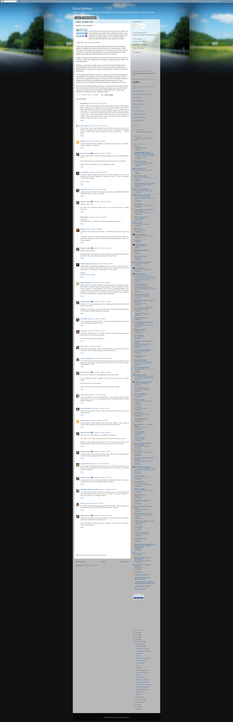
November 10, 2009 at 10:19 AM (93, 503)
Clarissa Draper (139, 475)
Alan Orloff (83, 189)
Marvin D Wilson (85, 181)
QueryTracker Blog (140, 360)
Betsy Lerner (139, 223)
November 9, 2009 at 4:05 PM (96, 394)
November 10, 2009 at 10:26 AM (102, 515)
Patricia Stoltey (139, 437)
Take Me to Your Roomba (141, 383)
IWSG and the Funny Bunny (142, 296)
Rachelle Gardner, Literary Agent (145, 183)
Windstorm (139, 668)
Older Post (125, 562)
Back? (136, 502)
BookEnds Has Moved (141, 427)
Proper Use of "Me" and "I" (142, 534)
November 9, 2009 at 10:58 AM (96, 141)
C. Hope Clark (139, 481)
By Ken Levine (139, 268)
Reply (82, 120)
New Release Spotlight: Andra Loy (144, 185)
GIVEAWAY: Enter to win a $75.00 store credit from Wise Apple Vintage (144, 377)
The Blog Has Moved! (140, 522)
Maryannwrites (85, 420)
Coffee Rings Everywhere (142, 195)
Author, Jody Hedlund (141, 189)
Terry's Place (139, 527)
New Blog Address (139, 433)
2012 (136, 632)
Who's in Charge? (141, 660)
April (137, 709)
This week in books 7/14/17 (142, 351)
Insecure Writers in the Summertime (144, 205)
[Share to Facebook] (110, 95)
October (138, 697)
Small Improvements (140, 303)
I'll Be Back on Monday (141, 148)
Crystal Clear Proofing (141, 532)
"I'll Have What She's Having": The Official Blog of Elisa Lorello (145, 582)
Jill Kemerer (138, 450)
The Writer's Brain (141, 646)
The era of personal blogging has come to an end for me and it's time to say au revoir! (145, 470)
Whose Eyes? (137, 97)
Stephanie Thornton (141, 318)
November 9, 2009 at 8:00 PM (99, 463)
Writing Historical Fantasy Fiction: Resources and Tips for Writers (144, 362)
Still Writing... (139, 572)
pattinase (138, 146)
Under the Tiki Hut (140, 256)
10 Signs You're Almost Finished (142, 94)
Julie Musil (138, 407)
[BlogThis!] (107, 95)
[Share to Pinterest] (112, 95)
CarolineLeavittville (141, 284)
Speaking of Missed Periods (142, 446)
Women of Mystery (140, 589)
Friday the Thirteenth (139, 104)
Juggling (138, 694)
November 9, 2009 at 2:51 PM (96, 331)
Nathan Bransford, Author (143, 350)
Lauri (82, 503)
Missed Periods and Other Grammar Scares (143, 444)
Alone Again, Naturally (139, 117)
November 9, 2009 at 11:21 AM (98, 172)
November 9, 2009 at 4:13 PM (98, 420)
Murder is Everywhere (141, 217)
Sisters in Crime (140, 399)
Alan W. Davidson (85, 408)
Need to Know (140, 692)
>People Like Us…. (140, 567)
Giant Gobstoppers (140, 218)
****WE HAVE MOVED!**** (142, 575)
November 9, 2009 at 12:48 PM (101, 282)
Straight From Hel (140, 355)
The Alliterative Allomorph (143, 467)
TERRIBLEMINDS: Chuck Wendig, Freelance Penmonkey (144, 153)
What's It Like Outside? (142, 682)
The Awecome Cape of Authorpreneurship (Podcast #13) (143, 483)
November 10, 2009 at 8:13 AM (107, 489)
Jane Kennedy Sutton (87, 358)
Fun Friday (136, 107)
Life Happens (138, 258)
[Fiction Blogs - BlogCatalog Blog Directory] (145, 140)
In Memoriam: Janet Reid (141, 263)
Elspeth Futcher (85, 153)
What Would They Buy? (143, 648)
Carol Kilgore (84, 125)
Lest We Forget (140, 677)
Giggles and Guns (140, 329)
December (139, 642)
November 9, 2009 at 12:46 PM (104, 263)
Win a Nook (138, 528)
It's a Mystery (82, 8)
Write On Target (139, 489)
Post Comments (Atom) (90, 565)
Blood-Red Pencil (140, 234)
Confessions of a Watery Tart (144, 307)
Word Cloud (139, 653)
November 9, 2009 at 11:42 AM (97, 217)
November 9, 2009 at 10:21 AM (98, 103)
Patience (138, 675)
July (137, 704)
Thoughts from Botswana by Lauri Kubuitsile (144, 323)
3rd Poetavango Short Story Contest (144, 325)
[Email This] (105, 95)
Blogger (127, 717)
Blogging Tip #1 (139, 496)
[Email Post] (102, 94)
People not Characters (142, 687)
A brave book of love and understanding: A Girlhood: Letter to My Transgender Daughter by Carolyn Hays (144, 288)
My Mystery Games (89, 18)
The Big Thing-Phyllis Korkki (142, 389)
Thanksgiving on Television (144, 651)
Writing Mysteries (138, 101)
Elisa (81, 229)
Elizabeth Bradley (85, 282)
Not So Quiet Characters (143, 658)
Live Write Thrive (140, 168)
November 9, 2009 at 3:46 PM (101, 372)
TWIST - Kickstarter (140, 246)
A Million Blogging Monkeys (143, 382)
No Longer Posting (140, 336)
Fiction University (140, 161)
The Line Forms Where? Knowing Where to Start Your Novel (143, 163)
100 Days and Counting (143, 689)
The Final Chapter (139, 420)
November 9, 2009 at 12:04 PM (93, 229)
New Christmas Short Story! (142, 414)
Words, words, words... (142, 670)
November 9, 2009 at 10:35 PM (102, 477)
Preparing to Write (138, 120)
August (138, 702)
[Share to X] (109, 95)
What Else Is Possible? (142, 294)
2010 (136, 637)
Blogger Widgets (148, 131)
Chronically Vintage (141, 375)
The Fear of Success (140, 553)
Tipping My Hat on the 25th (142, 509)
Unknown (83, 141)
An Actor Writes (140, 663)
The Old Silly (84, 172)
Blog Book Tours (140, 494)
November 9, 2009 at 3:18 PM (92, 346)
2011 (136, 635)
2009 (136, 639)
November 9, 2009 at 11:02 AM (102, 153)
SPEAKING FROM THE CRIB (89, 489)
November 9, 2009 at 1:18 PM (96, 319)
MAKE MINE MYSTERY (141, 250)
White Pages (141, 538)
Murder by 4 (138, 228)
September (139, 699)
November (139, 644)
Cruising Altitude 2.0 (141, 244)
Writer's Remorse (140, 274)
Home (78, 18)
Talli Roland (138, 413)
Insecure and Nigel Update (142, 309)
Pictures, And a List (138, 110)
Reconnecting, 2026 (140, 230)
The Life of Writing (140, 394)
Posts (137, 24)
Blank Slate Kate (139, 331)
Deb (81, 346)
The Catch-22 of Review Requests (144, 236)
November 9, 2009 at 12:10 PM (102, 248)
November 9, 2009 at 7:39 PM (101, 451)
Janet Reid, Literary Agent (143, 262)
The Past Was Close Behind (142, 224)
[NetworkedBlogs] (138, 597)
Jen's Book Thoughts (141, 388)
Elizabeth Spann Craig (87, 263)
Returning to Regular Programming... (144, 490)
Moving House (138, 548)
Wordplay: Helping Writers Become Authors (143, 578)
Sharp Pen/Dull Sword (141, 313)
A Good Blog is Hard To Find (144, 513)
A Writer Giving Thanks (139, 114)
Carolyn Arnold (139, 431)
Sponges (138, 656)
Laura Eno (83, 331)
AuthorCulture (139, 335)
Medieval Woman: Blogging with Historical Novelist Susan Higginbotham (145, 546)
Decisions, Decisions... (139, 91)
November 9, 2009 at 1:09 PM (101, 301)
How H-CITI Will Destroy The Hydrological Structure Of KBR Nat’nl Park (144, 198)
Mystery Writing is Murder (87, 274)
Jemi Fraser (84, 394)
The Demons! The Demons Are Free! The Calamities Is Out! (144, 156)
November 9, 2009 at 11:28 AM (97, 189)
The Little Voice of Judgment (144, 684)
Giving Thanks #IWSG (141, 408)
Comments (138, 27)
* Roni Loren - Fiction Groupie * (144, 521)
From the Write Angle (141, 418)
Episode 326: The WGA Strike (143, 269)
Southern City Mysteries (142, 500)
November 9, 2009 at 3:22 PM (103, 358)
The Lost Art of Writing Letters (143, 212)
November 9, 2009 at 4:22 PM (101, 432)
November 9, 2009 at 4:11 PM (100, 408)
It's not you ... (138, 540)
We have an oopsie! (140, 439)
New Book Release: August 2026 (143, 190)
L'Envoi (137, 252)
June (138, 707)
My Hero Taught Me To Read (142, 477)
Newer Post (80, 562)
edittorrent (138, 240)
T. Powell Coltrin (85, 463)
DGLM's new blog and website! (143, 560)
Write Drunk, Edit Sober (142, 367)
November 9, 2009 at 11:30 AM (102, 201)
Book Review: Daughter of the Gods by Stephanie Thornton (144, 344)
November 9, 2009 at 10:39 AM (98, 125)
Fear (137, 665)
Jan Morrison (139, 204)
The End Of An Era (140, 395)
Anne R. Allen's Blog (141, 176)
